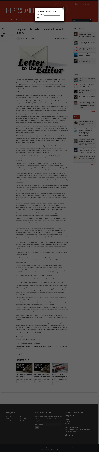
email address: (40, 14)
